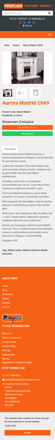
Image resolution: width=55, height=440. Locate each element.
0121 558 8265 (20, 18)
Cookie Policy (9, 346)
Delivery (6, 302)
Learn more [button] (10, 425)
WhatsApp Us (38, 18)
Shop (6, 45)
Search (16, 45)
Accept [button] (27, 433)
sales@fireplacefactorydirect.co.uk (22, 379)
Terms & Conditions (11, 337)
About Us (6, 333)
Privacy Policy (9, 342)
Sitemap (6, 350)
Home (5, 285)
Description (10, 149)
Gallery (5, 298)
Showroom (7, 294)
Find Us (28, 25)
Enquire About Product (27, 127)
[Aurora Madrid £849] (27, 68)
